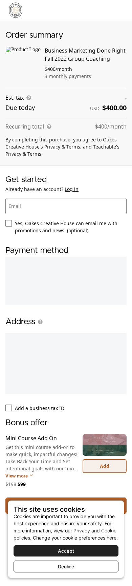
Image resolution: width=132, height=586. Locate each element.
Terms (73, 146)
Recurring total (24, 126)
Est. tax (14, 97)
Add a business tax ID (39, 408)
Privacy (52, 146)
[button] (39, 321)
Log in (72, 189)
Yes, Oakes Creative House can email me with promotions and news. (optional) (66, 227)
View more (17, 475)
